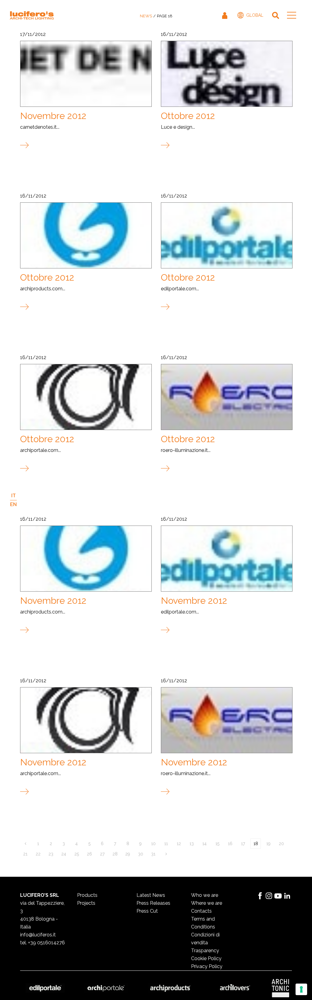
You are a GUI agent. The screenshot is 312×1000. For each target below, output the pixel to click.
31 (153, 853)
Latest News (150, 895)
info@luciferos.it (38, 935)
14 (204, 843)
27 (102, 853)
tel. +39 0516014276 (42, 943)
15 (217, 843)
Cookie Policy (206, 958)
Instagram (269, 895)
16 (230, 843)
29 (127, 853)
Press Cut (147, 911)
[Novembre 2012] (85, 73)
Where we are (206, 903)
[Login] (225, 15)
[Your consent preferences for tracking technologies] (301, 989)
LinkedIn (287, 895)
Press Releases (153, 903)
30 (140, 853)
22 (38, 853)
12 (179, 843)
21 (25, 853)
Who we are (204, 895)
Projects (86, 903)
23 (50, 853)
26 (89, 853)
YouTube (278, 895)
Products (87, 895)
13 (192, 843)
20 (281, 843)
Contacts (201, 911)
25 (76, 853)
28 (115, 853)
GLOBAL (254, 15)
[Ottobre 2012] (226, 73)
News (146, 16)
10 (153, 843)
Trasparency (205, 950)
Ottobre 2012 (188, 115)
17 (243, 843)
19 (268, 843)
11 (166, 843)
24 (63, 853)
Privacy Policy (206, 966)
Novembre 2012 (53, 115)
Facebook (259, 895)
